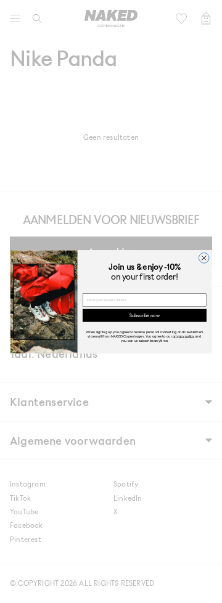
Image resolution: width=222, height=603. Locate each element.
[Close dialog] (204, 258)
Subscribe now (144, 315)
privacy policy (183, 336)
